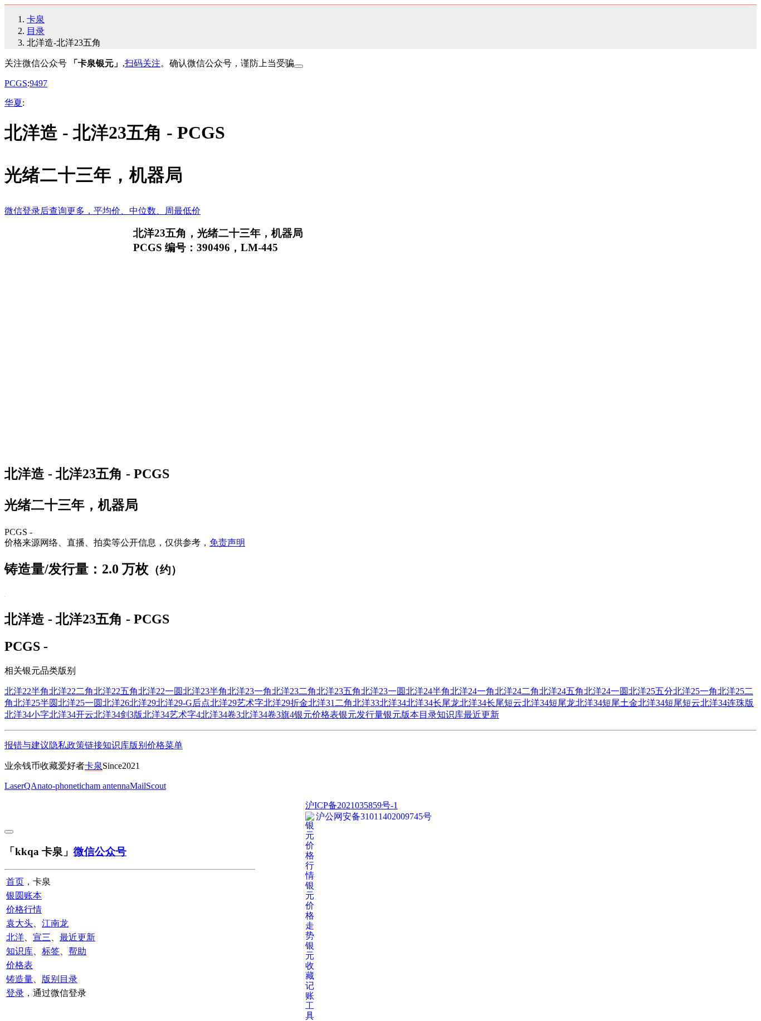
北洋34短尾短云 (669, 703)
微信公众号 (100, 851)
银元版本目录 (410, 714)
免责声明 (227, 542)
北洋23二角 (294, 691)
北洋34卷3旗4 (267, 714)
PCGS (15, 83)
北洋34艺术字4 (172, 714)
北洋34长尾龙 (433, 703)
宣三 (42, 937)
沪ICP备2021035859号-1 (351, 805)
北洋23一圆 (383, 691)
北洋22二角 (71, 691)
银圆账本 (24, 895)
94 (34, 83)
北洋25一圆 (80, 703)
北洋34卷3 (221, 714)
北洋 (15, 937)
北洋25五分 (650, 691)
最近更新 (481, 714)
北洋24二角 (517, 691)
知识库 (450, 714)
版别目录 (59, 979)
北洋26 (116, 703)
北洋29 (142, 703)
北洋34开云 (71, 714)
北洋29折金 (286, 703)
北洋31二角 (330, 703)
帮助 (77, 951)
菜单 (174, 745)
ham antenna (107, 786)
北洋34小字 (26, 714)
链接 (94, 745)
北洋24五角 (561, 691)
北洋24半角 (428, 691)
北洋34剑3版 (118, 714)
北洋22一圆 (160, 691)
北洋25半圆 (35, 703)
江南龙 (55, 923)
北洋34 (392, 703)
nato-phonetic (61, 786)
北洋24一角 (472, 691)
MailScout (148, 786)
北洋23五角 (338, 691)
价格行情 (24, 909)
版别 (138, 745)
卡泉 (36, 19)
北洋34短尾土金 (606, 703)
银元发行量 (361, 714)
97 (42, 83)
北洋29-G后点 (183, 703)
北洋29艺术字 (237, 703)
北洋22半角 (26, 691)
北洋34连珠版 (727, 703)
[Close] (298, 66)
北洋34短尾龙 (548, 703)
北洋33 (366, 703)
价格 (156, 745)
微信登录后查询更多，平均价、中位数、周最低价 (102, 210)
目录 (36, 31)
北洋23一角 (249, 691)
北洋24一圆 (606, 691)
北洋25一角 (695, 691)
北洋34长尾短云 (491, 703)
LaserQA (20, 786)
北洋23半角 (205, 691)
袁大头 (19, 923)
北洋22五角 (116, 691)
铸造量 (19, 979)
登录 (15, 993)
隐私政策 (67, 745)
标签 (51, 951)
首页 (15, 881)
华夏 (13, 102)
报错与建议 (26, 745)
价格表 (19, 965)
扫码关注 (142, 63)
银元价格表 (316, 714)
